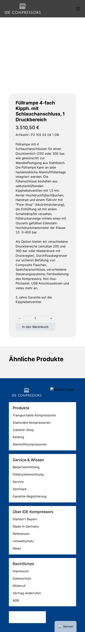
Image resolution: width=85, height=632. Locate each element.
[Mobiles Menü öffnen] (78, 8)
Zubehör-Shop (23, 430)
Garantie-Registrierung (29, 496)
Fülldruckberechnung (28, 474)
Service (18, 482)
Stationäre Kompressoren (31, 422)
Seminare (19, 489)
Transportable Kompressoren (34, 415)
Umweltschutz (23, 541)
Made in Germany (26, 526)
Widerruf (19, 586)
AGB (16, 600)
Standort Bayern (25, 519)
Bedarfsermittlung (26, 467)
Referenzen (21, 534)
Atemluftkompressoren (30, 444)
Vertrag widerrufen (27, 593)
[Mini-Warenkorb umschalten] (58, 8)
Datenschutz (22, 578)
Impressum (21, 571)
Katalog (18, 437)
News (17, 548)
